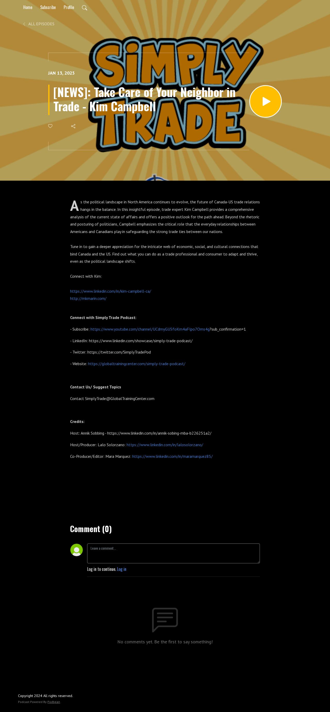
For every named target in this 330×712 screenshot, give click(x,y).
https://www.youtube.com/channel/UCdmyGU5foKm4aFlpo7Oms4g (150, 329)
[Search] (84, 7)
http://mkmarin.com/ (88, 298)
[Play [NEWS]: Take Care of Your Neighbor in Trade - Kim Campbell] (265, 101)
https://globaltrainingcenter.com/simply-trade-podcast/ (136, 363)
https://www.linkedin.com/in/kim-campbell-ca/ (110, 291)
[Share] (74, 126)
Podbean (53, 702)
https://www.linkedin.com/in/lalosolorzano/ (165, 444)
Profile (69, 7)
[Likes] (51, 126)
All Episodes (41, 23)
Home (27, 7)
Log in (121, 569)
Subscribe (48, 7)
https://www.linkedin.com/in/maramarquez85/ (172, 456)
